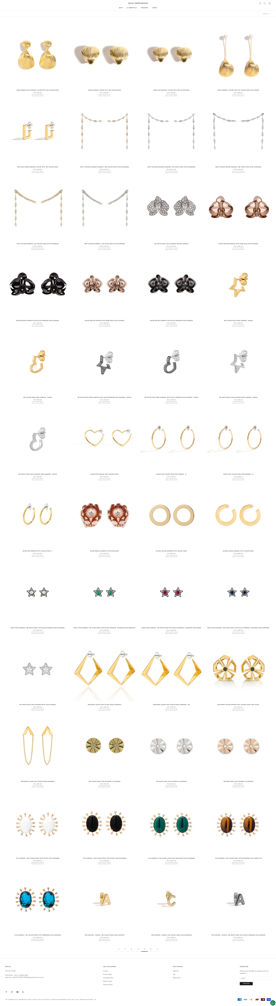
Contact (105, 971)
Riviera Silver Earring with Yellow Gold (171, 551)
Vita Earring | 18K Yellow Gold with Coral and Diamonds (104, 858)
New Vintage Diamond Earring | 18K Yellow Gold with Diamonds (104, 167)
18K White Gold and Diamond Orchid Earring (171, 244)
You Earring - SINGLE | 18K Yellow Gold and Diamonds (171, 935)
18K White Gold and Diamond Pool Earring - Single (238, 397)
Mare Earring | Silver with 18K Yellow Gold (104, 90)
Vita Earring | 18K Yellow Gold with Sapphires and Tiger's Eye (238, 858)
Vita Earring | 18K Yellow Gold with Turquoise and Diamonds (37, 935)
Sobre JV (176, 971)
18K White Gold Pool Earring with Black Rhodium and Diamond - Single (105, 397)
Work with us (177, 978)
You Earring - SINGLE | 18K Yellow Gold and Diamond (104, 935)
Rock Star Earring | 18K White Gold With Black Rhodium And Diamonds (37, 628)
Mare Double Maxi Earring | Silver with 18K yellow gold (37, 90)
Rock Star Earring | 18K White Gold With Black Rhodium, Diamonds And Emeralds (104, 628)
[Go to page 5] (157, 949)
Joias (121, 8)
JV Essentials (132, 8)
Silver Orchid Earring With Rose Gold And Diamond (238, 244)
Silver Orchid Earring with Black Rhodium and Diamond (37, 320)
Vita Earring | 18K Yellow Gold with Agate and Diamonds (37, 858)
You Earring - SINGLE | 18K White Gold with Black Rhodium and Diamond (238, 935)
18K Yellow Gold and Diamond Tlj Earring (105, 781)
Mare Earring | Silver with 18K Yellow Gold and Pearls (238, 90)
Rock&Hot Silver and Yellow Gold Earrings (104, 704)
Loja (174, 974)
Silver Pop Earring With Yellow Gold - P (38, 551)
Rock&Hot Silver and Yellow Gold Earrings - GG (171, 704)
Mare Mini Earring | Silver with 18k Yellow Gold (171, 90)
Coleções (144, 8)
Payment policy (108, 985)
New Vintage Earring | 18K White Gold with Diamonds (104, 244)
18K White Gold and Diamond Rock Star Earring (37, 704)
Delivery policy (107, 981)
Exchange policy (108, 978)
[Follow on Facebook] (6, 992)
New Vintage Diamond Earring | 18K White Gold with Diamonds (171, 167)
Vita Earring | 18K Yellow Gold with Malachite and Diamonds (171, 858)
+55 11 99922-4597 (21, 975)
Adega (154, 8)
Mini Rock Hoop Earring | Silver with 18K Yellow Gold (37, 167)
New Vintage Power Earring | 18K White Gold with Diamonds (238, 167)
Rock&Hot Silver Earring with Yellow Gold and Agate (238, 704)
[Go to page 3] (118, 949)
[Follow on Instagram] (12, 992)
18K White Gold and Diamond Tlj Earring (171, 781)
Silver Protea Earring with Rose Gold (104, 551)
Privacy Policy (107, 974)
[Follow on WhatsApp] (23, 992)
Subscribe (246, 983)
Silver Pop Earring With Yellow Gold (105, 474)
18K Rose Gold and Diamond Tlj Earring (238, 781)
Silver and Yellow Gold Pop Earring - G (171, 474)
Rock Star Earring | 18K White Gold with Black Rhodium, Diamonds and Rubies (171, 628)
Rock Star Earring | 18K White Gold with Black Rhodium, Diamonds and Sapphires (238, 628)
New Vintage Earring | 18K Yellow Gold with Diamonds (38, 244)
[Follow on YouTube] (17, 992)
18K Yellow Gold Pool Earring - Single (238, 320)
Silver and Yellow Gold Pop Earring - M (238, 474)
